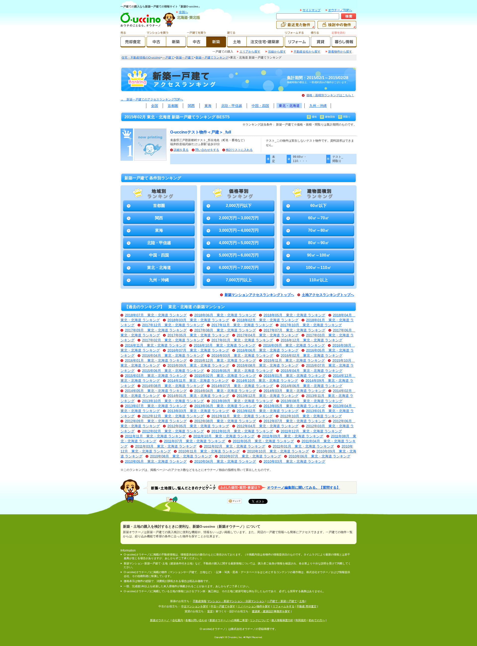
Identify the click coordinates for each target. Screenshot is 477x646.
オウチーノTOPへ (340, 10)
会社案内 (177, 620)
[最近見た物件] (295, 26)
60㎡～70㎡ (318, 218)
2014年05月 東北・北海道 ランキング (156, 391)
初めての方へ (317, 620)
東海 (207, 106)
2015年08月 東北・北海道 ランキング (267, 365)
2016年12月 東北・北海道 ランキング (311, 340)
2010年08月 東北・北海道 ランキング (181, 456)
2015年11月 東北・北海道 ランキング (294, 360)
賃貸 (210, 611)
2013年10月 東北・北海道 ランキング (173, 401)
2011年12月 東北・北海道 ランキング (311, 431)
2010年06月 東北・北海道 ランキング (319, 456)
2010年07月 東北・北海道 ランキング (250, 456)
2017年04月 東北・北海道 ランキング (267, 335)
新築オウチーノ (160, 620)
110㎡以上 (318, 280)
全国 (154, 106)
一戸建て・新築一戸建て (282, 601)
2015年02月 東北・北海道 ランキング (225, 376)
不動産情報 (199, 601)
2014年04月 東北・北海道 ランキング (225, 391)
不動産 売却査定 (307, 606)
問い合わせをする (207, 150)
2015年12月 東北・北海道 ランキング (225, 360)
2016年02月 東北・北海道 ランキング (311, 355)
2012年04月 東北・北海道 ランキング (267, 426)
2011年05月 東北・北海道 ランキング (263, 441)
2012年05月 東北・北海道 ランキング (198, 426)
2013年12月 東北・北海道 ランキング (267, 396)
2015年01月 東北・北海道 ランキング (294, 376)
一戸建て (168, 57)
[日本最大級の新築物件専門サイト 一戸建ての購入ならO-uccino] (141, 26)
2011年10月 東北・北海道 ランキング (223, 436)
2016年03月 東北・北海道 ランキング (242, 355)
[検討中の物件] (337, 26)
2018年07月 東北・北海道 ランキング (156, 315)
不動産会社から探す (307, 51)
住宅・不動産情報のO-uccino (140, 57)
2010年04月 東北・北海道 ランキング (225, 461)
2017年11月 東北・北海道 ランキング (242, 325)
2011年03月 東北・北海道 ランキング (165, 446)
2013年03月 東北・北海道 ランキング (198, 411)
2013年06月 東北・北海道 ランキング (225, 406)
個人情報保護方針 (282, 620)
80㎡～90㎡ (318, 243)
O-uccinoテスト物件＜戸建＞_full (200, 132)
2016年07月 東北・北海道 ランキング (198, 350)
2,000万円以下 (239, 205)
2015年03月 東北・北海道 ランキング (156, 376)
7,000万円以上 (239, 280)
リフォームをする (283, 606)
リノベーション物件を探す (254, 606)
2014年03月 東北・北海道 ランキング (294, 391)
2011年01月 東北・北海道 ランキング (303, 446)
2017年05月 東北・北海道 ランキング (198, 335)
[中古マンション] (156, 45)
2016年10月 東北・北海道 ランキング (224, 345)
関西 (191, 106)
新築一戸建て (185, 57)
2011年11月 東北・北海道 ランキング (155, 436)
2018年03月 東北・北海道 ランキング (198, 320)
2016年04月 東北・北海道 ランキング (173, 355)
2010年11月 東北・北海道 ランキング (208, 451)
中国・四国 (260, 106)
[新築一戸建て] (216, 45)
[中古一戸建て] (196, 45)
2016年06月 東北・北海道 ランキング (267, 350)
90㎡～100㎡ (318, 255)
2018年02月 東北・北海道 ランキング (267, 320)
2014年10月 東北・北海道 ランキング (267, 381)
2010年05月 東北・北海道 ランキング (156, 461)
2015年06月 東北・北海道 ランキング (173, 371)
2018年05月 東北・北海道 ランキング (294, 315)
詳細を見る (181, 150)
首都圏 (173, 106)
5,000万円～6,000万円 (239, 255)
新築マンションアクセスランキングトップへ (259, 295)
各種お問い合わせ (196, 620)
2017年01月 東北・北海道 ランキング (242, 340)
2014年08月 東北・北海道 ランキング (173, 386)
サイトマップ (311, 10)
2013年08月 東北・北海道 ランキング (311, 401)
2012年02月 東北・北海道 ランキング (173, 431)
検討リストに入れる (239, 150)
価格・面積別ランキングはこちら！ (330, 95)
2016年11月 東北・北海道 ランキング (155, 345)
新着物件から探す (340, 51)
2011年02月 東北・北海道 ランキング (234, 446)
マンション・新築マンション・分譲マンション (236, 601)
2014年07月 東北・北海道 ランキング (242, 386)
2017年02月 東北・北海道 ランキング (173, 340)
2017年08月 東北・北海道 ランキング (225, 330)
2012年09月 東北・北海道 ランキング (156, 421)
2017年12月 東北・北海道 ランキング (173, 325)
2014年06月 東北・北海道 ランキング (311, 386)
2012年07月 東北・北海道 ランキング (294, 421)
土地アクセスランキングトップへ (328, 295)
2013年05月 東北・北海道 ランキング (294, 406)
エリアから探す (249, 51)
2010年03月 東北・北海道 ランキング (294, 461)
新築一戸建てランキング (212, 57)
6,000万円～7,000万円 (239, 267)
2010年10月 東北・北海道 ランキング (278, 451)
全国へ (183, 12)
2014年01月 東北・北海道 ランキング (198, 396)
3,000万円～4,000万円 (239, 230)
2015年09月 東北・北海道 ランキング (198, 365)
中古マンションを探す (194, 606)
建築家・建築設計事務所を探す (271, 611)
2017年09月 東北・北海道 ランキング (156, 330)
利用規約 (300, 620)
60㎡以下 (318, 205)
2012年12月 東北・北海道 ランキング (173, 416)
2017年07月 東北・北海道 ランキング (294, 330)
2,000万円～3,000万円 (239, 218)
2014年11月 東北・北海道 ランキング (198, 381)
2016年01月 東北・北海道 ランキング (156, 360)
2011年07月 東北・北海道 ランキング (194, 441)
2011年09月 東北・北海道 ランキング (292, 436)
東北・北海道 (289, 106)
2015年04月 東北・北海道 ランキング (311, 371)
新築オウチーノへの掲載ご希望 (228, 620)
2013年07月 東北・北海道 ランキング (156, 406)
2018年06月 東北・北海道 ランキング (225, 315)
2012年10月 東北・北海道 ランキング (311, 416)
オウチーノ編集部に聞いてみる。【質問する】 (303, 487)
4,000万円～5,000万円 (239, 243)
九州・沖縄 (318, 106)
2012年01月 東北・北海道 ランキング (242, 431)
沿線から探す (277, 51)
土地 (302, 601)
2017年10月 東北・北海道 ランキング (311, 325)
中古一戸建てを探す (223, 606)
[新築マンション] (176, 45)
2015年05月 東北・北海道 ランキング (242, 371)
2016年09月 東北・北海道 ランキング (294, 345)
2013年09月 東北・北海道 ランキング (242, 401)
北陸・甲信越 (231, 106)
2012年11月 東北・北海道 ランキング (242, 416)
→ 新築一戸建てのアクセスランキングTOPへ (151, 99)
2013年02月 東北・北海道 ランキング (267, 411)
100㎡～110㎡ (318, 267)
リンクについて (259, 620)
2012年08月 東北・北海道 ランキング (225, 421)
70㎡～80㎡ (318, 230)
